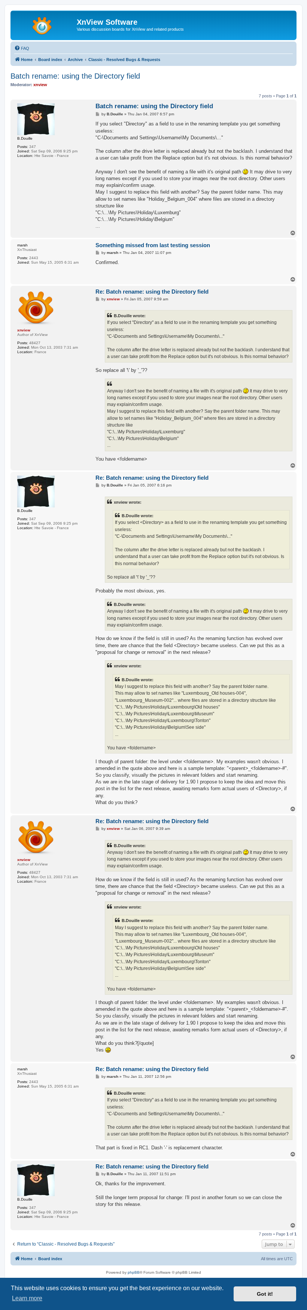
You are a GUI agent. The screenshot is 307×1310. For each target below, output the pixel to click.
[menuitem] (21, 48)
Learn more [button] (27, 1298)
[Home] (44, 24)
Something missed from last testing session (152, 245)
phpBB (134, 1272)
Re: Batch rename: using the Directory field (152, 291)
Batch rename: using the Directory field (75, 76)
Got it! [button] (265, 1294)
